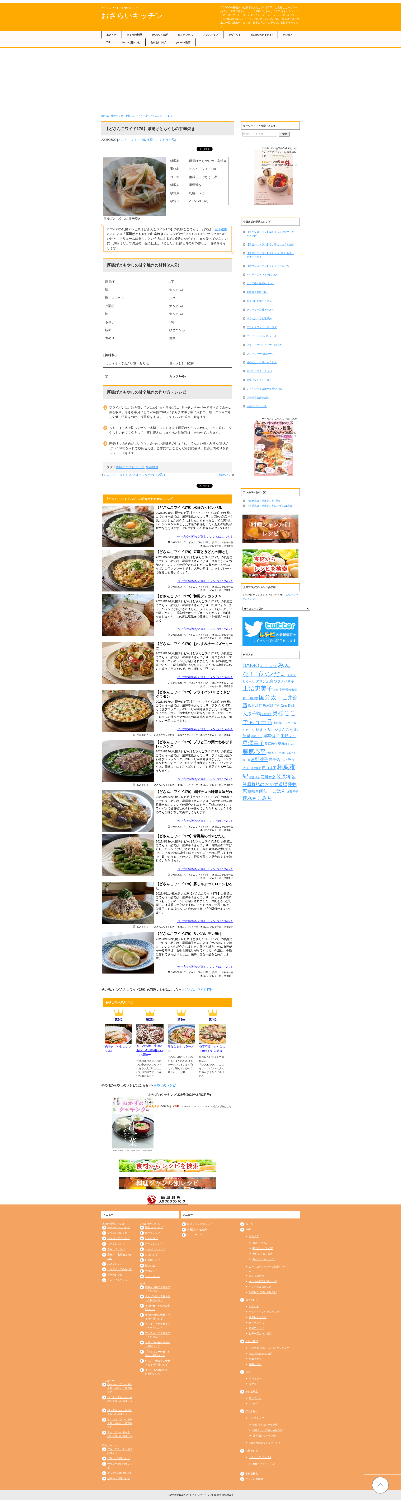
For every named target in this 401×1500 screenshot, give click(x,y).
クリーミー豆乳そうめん (260, 309)
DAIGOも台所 (160, 34)
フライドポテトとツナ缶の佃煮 (264, 344)
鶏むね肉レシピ (154, 1227)
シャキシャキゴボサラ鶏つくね (264, 388)
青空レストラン (257, 1317)
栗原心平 (254, 751)
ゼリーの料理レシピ (118, 1478)
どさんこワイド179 (161, 115)
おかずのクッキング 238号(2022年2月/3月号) (179, 1094)
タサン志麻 (264, 681)
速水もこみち (257, 798)
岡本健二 (271, 735)
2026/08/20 (177, 586)
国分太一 (270, 697)
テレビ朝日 (251, 1341)
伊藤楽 (293, 689)
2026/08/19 (177, 634)
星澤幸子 (228, 590)
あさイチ (112, 34)
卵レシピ (150, 1265)
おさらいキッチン (132, 15)
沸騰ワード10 (256, 1328)
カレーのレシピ (116, 1249)
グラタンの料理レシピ (119, 1473)
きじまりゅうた (268, 666)
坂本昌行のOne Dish (279, 705)
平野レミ (288, 736)
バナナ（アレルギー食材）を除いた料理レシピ (119, 1401)
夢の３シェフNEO (263, 1248)
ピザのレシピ (114, 1274)
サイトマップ (194, 1235)
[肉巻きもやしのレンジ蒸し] (118, 1042)
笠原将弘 (286, 776)
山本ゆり (256, 736)
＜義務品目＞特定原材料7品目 (264, 500)
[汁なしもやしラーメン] (181, 1042)
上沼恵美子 (257, 688)
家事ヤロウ (255, 1364)
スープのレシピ (116, 1243)
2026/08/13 (177, 826)
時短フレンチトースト (259, 380)
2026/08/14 (142, 785)
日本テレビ (251, 1299)
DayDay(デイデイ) (262, 34)
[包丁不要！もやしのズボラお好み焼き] (212, 1042)
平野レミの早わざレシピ (263, 1292)
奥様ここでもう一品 (137, 115)
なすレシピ (151, 1238)
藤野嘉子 (252, 791)
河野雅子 (259, 759)
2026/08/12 (177, 874)
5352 (276, 162)
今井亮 (284, 689)
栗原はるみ (286, 744)
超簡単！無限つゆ (257, 292)
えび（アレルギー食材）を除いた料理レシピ (119, 1436)
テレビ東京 (251, 1391)
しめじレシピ (152, 1276)
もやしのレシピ (165, 1085)
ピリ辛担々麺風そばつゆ (260, 283)
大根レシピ (151, 1270)
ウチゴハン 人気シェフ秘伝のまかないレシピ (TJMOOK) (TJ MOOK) (279, 423)
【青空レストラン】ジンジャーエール (268, 265)
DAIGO (250, 665)
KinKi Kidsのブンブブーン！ (265, 1442)
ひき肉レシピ (152, 1260)
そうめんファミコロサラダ (262, 327)
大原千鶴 (251, 713)
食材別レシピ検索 (197, 1229)
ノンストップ (210, 34)
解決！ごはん (272, 791)
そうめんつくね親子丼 (259, 318)
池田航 (246, 760)
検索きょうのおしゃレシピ (281, 753)
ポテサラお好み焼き (258, 397)
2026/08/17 (142, 735)
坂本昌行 (255, 705)
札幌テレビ (117, 115)
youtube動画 (183, 42)
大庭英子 (266, 714)
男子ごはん (255, 1398)
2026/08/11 (142, 926)
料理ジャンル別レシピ (199, 1224)
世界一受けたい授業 (260, 1333)
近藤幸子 (292, 791)
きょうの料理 (134, 34)
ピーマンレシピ (154, 1243)
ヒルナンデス (185, 34)
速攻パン (225, 475)
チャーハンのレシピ (118, 1227)
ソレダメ (288, 34)
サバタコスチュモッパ (259, 371)
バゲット (254, 1306)
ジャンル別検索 (254, 1479)
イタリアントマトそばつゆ (262, 274)
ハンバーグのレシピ (118, 1238)
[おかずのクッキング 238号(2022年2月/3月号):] (132, 1124)
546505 (165, 1106)
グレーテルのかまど (260, 1286)
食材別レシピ (158, 42)
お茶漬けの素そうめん (259, 300)
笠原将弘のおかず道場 (264, 784)
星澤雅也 (220, 229)
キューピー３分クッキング (264, 1311)
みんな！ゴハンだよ (264, 1259)
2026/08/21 (177, 542)
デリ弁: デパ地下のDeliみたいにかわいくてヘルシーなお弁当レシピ (279, 152)
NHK (248, 1229)
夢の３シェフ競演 (263, 1253)
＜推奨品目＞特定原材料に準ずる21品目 (269, 505)
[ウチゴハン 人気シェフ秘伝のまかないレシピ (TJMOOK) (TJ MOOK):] (273, 448)
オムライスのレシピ (118, 1280)
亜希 (275, 689)
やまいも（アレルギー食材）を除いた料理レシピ (119, 1388)
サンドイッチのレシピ (119, 1269)
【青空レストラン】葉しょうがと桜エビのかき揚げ (270, 234)
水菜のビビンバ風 (257, 406)
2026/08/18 (177, 683)
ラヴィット (234, 34)
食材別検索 (251, 1473)
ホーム (105, 115)
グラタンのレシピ (117, 1232)
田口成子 (269, 768)
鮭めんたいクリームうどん (262, 362)
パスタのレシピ (116, 1263)
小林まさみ (261, 730)
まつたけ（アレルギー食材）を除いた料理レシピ (119, 1423)
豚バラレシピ (152, 1232)
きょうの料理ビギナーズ (263, 1281)
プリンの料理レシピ (118, 1458)
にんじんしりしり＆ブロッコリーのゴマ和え (135, 475)
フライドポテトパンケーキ (262, 336)
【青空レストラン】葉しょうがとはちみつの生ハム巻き (270, 255)
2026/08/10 (177, 972)
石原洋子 (254, 777)
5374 (276, 433)
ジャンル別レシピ (130, 42)
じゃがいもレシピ (155, 1249)
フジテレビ (251, 1411)
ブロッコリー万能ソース (260, 353)
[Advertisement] (200, 79)
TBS (247, 1371)
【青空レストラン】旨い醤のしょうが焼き (270, 244)
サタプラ (254, 1384)
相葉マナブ (255, 1358)
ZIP (108, 42)
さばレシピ (151, 1254)
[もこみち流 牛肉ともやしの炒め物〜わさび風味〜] (150, 1041)
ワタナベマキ (284, 681)
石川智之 (268, 777)
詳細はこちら (289, 436)
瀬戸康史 (256, 768)
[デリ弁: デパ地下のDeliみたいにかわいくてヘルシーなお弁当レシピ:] (273, 177)
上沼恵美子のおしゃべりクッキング (269, 1348)
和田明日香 (250, 698)
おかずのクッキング (260, 1353)
